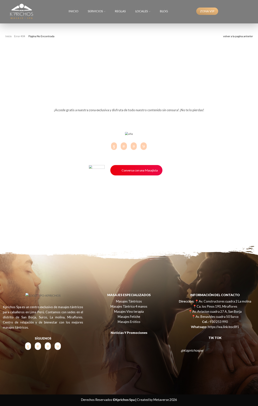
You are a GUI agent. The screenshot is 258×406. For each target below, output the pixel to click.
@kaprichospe (192, 350)
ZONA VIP (207, 11)
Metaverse (161, 400)
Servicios (95, 11)
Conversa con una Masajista (140, 170)
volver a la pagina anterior (238, 36)
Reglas (120, 11)
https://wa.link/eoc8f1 (223, 327)
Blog (164, 11)
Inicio (73, 11)
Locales (141, 11)
